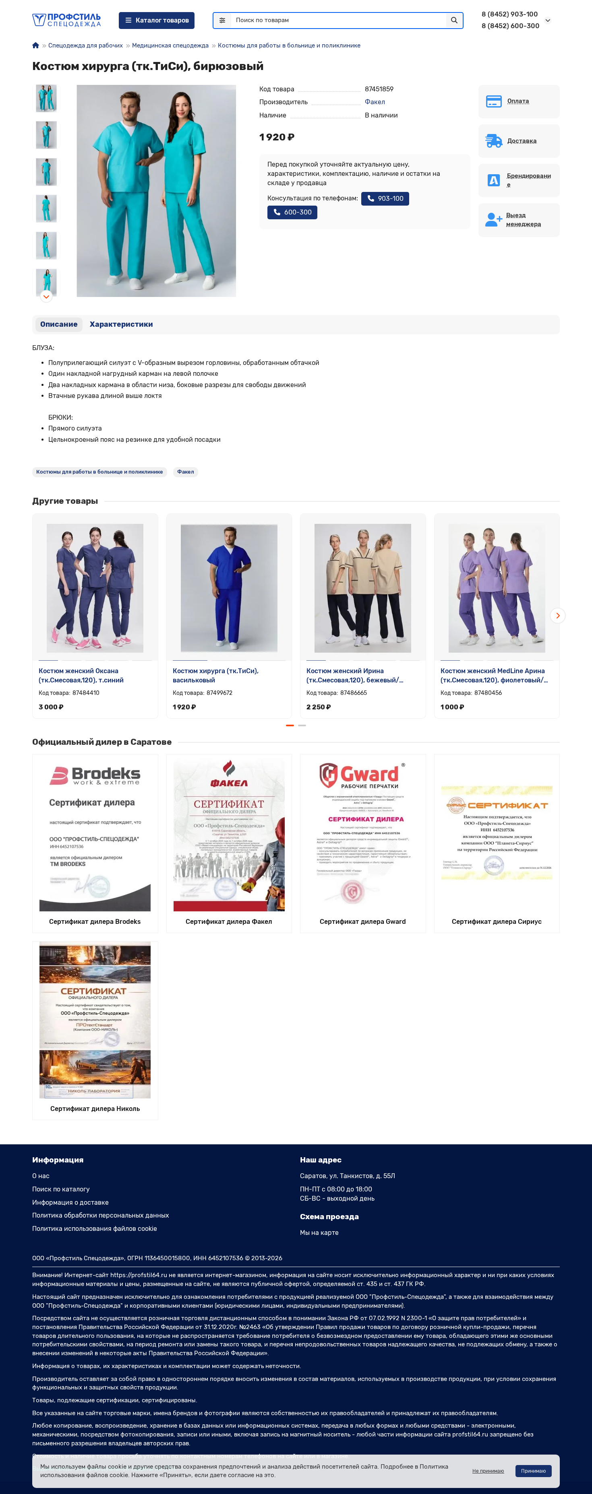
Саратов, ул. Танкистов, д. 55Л (347, 1176)
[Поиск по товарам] (454, 20)
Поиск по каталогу (61, 1189)
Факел (375, 102)
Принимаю (533, 1471)
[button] (46, 84)
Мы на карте (319, 1232)
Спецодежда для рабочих (85, 45)
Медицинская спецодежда (170, 45)
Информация (58, 1159)
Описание (59, 324)
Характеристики (121, 324)
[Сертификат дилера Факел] (229, 832)
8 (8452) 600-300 (511, 26)
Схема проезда (329, 1216)
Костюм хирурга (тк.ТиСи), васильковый (216, 675)
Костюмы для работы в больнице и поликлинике (289, 45)
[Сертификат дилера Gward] (363, 832)
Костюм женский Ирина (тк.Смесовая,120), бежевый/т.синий (352, 676)
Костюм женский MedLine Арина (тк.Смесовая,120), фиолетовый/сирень (493, 676)
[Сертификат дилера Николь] (95, 1020)
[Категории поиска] (222, 20)
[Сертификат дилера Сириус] (497, 832)
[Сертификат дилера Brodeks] (95, 832)
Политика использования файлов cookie (94, 1228)
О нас (41, 1176)
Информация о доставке (70, 1202)
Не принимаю (488, 1471)
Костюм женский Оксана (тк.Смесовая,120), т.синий (81, 675)
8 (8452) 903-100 (510, 14)
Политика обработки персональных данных (100, 1215)
